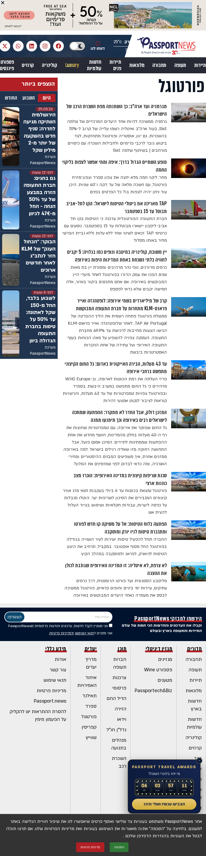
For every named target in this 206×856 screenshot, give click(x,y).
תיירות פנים (115, 65)
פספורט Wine (158, 670)
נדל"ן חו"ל (116, 730)
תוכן (122, 648)
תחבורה (159, 65)
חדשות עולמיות (94, 65)
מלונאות (137, 65)
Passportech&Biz (153, 691)
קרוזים (28, 65)
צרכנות (119, 678)
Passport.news (50, 701)
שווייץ (91, 737)
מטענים (164, 680)
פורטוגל (89, 717)
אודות (60, 659)
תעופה (180, 65)
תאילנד (89, 696)
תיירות (200, 65)
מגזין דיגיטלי (159, 648)
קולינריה (49, 65)
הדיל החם (116, 698)
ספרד (91, 706)
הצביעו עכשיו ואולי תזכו (164, 804)
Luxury (72, 65)
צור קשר (58, 670)
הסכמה (119, 847)
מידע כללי (55, 648)
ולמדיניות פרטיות (61, 633)
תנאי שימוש (54, 680)
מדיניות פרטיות (51, 691)
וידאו (121, 719)
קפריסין (89, 727)
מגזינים (165, 659)
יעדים (91, 648)
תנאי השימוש (84, 633)
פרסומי (119, 688)
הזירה (120, 709)
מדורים (194, 648)
